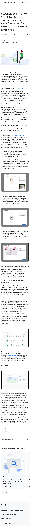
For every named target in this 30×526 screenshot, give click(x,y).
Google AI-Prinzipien (18, 135)
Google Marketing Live (20, 88)
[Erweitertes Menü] (27, 2)
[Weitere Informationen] (27, 439)
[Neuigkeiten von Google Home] (9, 2)
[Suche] (23, 2)
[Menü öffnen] (1, 2)
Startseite (3, 8)
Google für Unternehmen (21, 8)
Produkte (10, 8)
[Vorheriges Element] (3, 492)
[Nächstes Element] (6, 492)
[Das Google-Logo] (4, 505)
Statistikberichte (13, 355)
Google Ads (5, 431)
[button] (28, 34)
